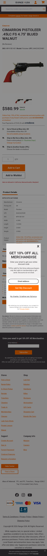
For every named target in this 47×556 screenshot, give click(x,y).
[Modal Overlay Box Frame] (23, 278)
